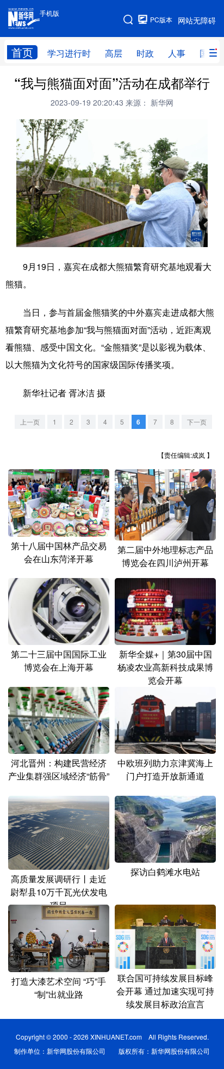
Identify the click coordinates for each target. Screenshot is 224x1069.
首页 (22, 52)
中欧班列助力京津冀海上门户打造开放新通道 (165, 769)
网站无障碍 (197, 20)
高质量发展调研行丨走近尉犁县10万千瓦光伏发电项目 (58, 892)
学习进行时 (69, 53)
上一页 (30, 421)
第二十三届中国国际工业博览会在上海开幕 (59, 660)
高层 (113, 53)
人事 (176, 53)
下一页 (197, 421)
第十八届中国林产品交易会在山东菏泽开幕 (59, 552)
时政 (145, 53)
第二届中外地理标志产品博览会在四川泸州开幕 (165, 556)
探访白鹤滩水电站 (165, 871)
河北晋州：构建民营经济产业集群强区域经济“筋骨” (58, 769)
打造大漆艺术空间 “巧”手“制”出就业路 (58, 987)
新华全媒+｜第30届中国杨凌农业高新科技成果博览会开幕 (165, 667)
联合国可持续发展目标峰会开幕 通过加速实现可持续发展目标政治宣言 (165, 991)
